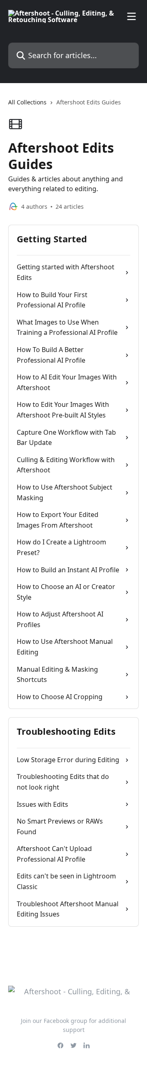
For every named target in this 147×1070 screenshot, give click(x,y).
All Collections (27, 102)
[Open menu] (131, 16)
